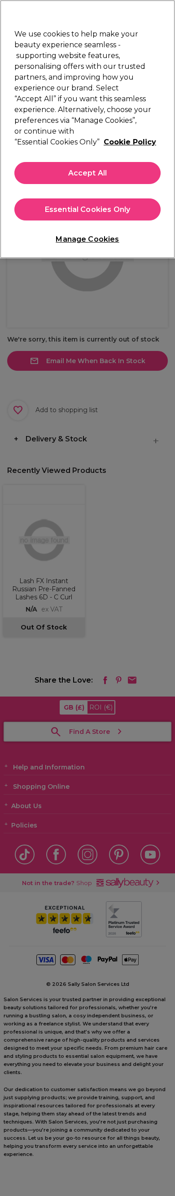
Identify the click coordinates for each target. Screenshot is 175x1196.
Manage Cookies (87, 239)
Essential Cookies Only (88, 209)
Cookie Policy (130, 142)
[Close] (164, 12)
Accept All (87, 173)
